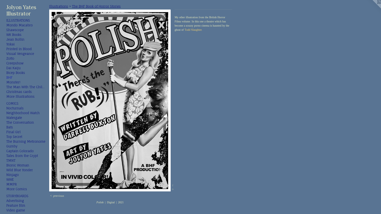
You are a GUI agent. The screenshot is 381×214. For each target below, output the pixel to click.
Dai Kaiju (13, 68)
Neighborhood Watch (23, 113)
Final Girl (13, 132)
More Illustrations (20, 96)
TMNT (10, 160)
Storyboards (17, 196)
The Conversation (20, 122)
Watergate (14, 118)
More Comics (16, 189)
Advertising (15, 201)
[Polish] (110, 100)
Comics (12, 103)
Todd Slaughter (193, 29)
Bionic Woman (17, 165)
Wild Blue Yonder (19, 170)
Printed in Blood (19, 49)
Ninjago (12, 175)
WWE (10, 180)
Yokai (10, 44)
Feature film (15, 205)
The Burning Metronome (25, 141)
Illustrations (18, 20)
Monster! (13, 82)
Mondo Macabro (19, 25)
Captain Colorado (20, 151)
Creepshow (15, 63)
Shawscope (15, 30)
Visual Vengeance (20, 54)
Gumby (11, 146)
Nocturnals (15, 108)
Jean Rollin (15, 39)
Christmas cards (19, 92)
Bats (9, 127)
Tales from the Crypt (22, 156)
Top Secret (14, 137)
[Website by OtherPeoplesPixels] (373, 8)
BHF (9, 77)
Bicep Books (15, 73)
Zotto (10, 58)
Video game (15, 210)
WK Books (13, 35)
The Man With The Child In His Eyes (26, 87)
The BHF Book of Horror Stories (96, 6)
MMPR (11, 184)
